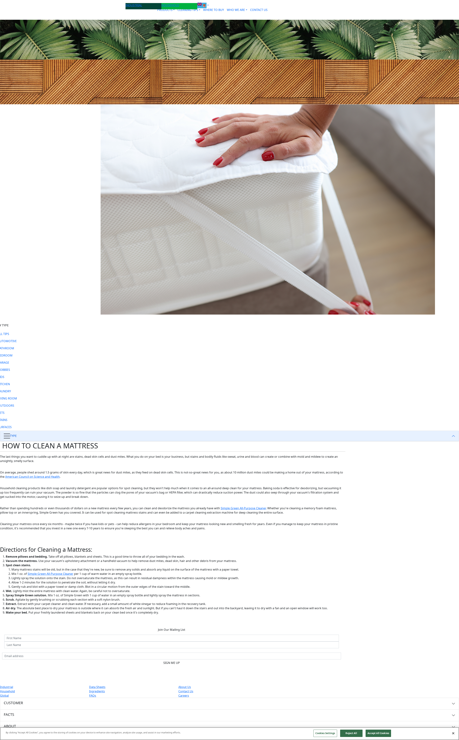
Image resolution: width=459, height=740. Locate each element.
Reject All (351, 733)
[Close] (453, 733)
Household (7, 691)
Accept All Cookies (378, 733)
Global (4, 696)
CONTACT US (259, 10)
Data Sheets (97, 687)
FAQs (92, 696)
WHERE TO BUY (213, 10)
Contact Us (185, 691)
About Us (184, 687)
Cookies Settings (325, 733)
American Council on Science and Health (32, 477)
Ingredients (97, 691)
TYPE (13, 436)
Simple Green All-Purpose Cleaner (243, 508)
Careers (183, 696)
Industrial (6, 687)
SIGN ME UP (171, 663)
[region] (229, 733)
